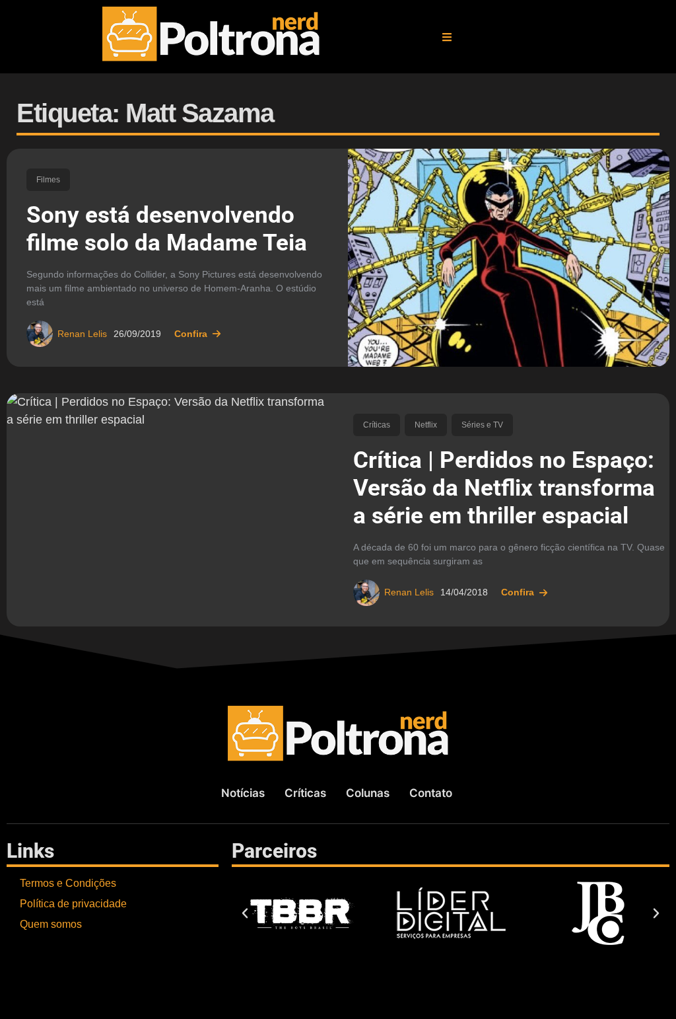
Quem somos (51, 924)
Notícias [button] (243, 793)
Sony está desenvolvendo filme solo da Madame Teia (166, 229)
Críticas (376, 425)
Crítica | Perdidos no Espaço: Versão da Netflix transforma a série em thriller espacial (504, 488)
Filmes (48, 179)
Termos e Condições (68, 883)
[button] (447, 37)
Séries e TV (482, 425)
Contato (430, 793)
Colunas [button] (367, 793)
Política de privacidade (73, 903)
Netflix (426, 425)
